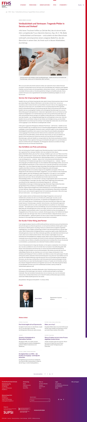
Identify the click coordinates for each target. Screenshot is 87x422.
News (40, 388)
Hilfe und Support (75, 381)
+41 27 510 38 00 (8, 388)
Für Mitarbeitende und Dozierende (61, 385)
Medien (24, 383)
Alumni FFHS (25, 388)
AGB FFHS (29, 418)
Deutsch (32, 400)
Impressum (9, 418)
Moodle (56, 388)
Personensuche (42, 386)
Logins (56, 381)
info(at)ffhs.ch (4, 389)
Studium (23, 5)
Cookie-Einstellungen (23, 418)
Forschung (32, 5)
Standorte (63, 5)
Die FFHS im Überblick (43, 383)
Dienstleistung (45, 5)
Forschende (25, 386)
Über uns (41, 381)
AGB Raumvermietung (36, 418)
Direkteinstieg (26, 381)
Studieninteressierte (27, 385)
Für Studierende (58, 383)
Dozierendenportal (58, 386)
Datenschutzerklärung (15, 418)
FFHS (54, 5)
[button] (45, 374)
